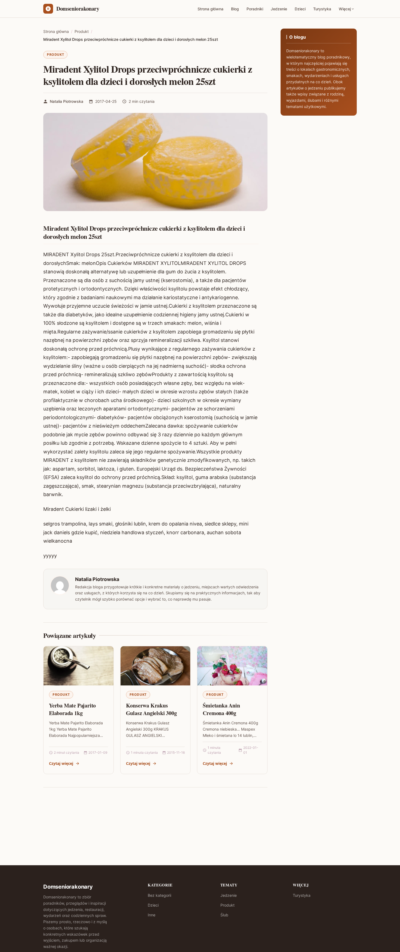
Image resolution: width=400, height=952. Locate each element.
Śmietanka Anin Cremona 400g (221, 709)
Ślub (224, 915)
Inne (151, 915)
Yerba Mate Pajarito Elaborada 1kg (72, 709)
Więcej (345, 9)
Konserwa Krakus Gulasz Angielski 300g (151, 709)
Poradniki (255, 9)
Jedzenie (279, 9)
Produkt (55, 54)
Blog (235, 9)
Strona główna (210, 9)
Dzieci (300, 9)
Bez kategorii (159, 895)
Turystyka (322, 9)
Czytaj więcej (61, 763)
